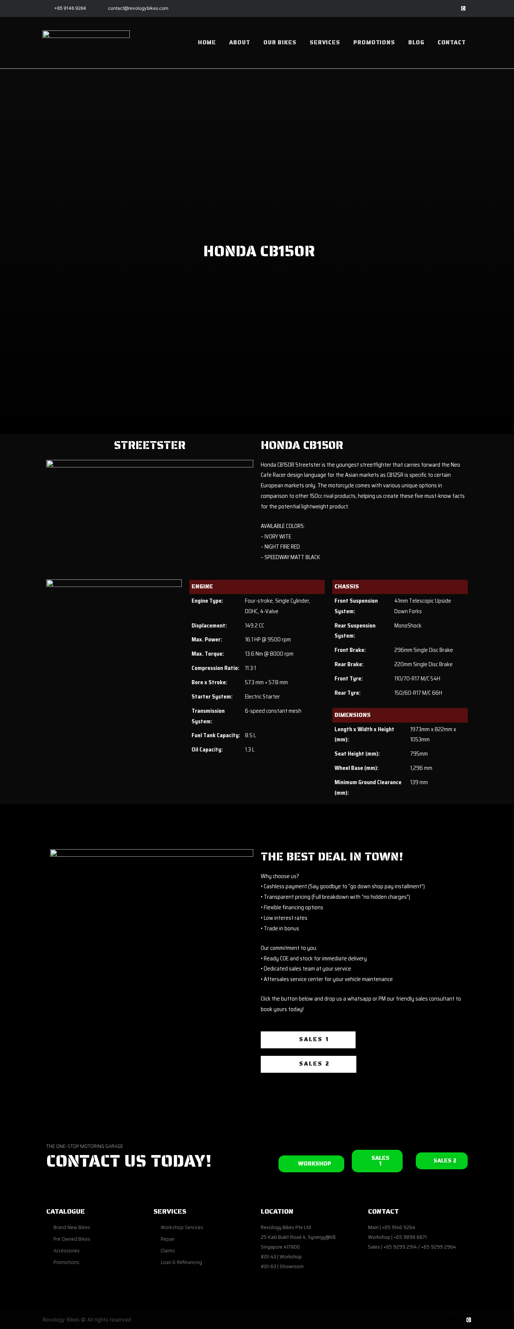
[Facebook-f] (429, 8)
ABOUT (239, 42)
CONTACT (452, 42)
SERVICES (325, 42)
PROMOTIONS (374, 42)
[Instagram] (446, 8)
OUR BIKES (280, 42)
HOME (207, 42)
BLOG (416, 42)
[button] (308, 1039)
